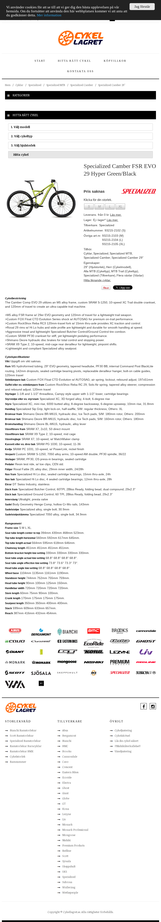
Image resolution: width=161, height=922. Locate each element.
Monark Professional (75, 830)
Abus (65, 730)
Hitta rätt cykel (74, 60)
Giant (65, 793)
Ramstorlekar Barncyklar (26, 746)
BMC (65, 746)
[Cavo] (15, 641)
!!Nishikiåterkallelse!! (127, 746)
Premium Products (73, 845)
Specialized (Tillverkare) (99, 275)
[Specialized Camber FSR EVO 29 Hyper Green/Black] (41, 198)
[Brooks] (120, 630)
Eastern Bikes (70, 772)
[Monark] (15, 662)
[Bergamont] (41, 631)
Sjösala (66, 861)
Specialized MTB (55, 85)
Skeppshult (68, 866)
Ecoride (66, 777)
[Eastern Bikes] (67, 641)
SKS (64, 871)
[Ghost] (146, 641)
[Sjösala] (41, 672)
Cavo (65, 762)
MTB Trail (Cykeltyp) (124, 271)
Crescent (67, 767)
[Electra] (120, 641)
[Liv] (146, 651)
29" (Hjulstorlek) (94, 267)
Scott (65, 856)
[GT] (67, 651)
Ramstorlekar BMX (21, 751)
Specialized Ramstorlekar (25, 741)
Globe (65, 798)
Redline (66, 851)
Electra (66, 783)
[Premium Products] (120, 662)
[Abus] (15, 630)
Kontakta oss (80, 71)
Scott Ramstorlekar (22, 735)
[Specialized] (120, 672)
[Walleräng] (15, 684)
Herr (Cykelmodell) (118, 267)
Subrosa (67, 882)
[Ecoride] (94, 643)
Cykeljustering (123, 730)
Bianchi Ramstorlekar (23, 730)
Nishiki (66, 840)
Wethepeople (70, 892)
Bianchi (66, 741)
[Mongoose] (67, 662)
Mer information (49, 15)
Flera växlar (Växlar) (130, 275)
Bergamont (69, 735)
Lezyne (66, 814)
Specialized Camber (81, 85)
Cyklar (19, 85)
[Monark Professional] (41, 662)
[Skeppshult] (67, 672)
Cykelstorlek (17, 756)
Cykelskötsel (122, 735)
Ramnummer (18, 762)
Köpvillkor (115, 60)
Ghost (65, 788)
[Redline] (146, 662)
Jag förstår (142, 7)
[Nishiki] (94, 662)
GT (64, 803)
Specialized (34, 85)
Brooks (66, 751)
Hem (7, 85)
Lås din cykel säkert (126, 741)
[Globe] (41, 651)
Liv (64, 819)
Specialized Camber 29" (111, 85)
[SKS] (94, 672)
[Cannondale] (146, 630)
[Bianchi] (67, 631)
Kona (65, 809)
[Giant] (15, 651)
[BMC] (94, 630)
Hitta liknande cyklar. (97, 280)
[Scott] (15, 672)
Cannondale (69, 756)
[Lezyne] (120, 651)
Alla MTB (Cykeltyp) (97, 271)
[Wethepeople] (41, 683)
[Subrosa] (146, 672)
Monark (67, 824)
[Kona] (94, 651)
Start (40, 60)
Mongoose (68, 835)
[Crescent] (41, 641)
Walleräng (68, 887)
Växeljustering (123, 751)
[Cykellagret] (80, 38)
